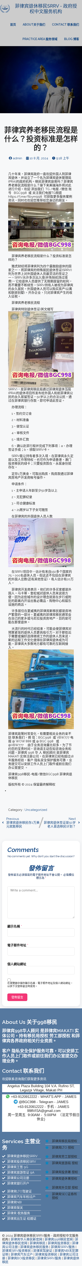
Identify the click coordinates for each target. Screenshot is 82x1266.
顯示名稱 (14, 926)
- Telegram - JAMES (43, 1102)
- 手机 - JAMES (43, 1107)
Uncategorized (36, 810)
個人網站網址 (16, 964)
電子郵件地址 (17, 945)
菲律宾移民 (37, 1243)
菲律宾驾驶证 (42, 1251)
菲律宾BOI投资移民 (21, 1258)
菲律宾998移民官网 (59, 1239)
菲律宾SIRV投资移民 (16, 1251)
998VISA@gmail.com (43, 1111)
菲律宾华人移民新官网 (26, 1239)
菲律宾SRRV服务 (63, 1247)
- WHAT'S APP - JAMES (43, 1096)
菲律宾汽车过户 (22, 1254)
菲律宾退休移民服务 (34, 1247)
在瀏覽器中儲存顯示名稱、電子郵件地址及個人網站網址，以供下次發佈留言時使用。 (40, 985)
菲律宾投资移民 (59, 1243)
